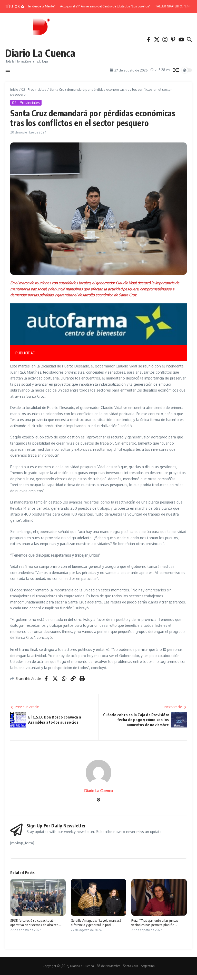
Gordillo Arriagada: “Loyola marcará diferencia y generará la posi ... (96, 922)
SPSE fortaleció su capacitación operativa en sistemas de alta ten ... (36, 922)
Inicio (14, 89)
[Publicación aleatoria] (176, 70)
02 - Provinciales (33, 89)
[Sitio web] (98, 800)
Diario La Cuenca (40, 52)
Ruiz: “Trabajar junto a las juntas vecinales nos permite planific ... (154, 922)
